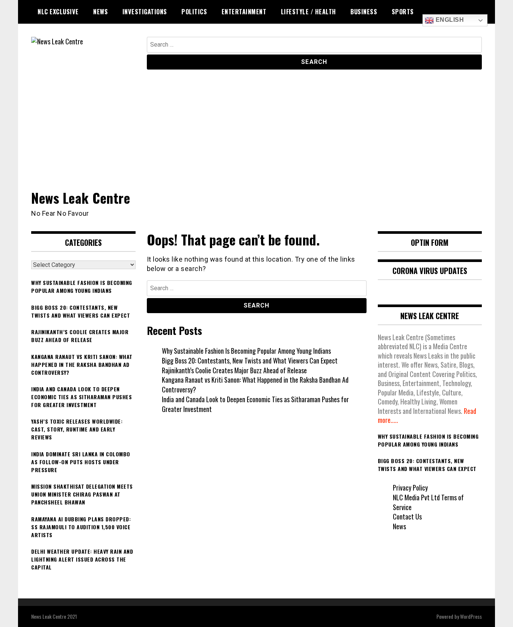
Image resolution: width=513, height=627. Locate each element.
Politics (194, 11)
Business (363, 11)
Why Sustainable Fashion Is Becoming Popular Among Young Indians (246, 351)
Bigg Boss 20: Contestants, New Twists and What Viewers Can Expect (250, 360)
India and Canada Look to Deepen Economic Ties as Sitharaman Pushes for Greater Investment (255, 404)
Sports (403, 11)
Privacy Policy (410, 487)
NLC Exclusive (58, 11)
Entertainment (244, 11)
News (100, 11)
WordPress (471, 616)
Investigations (144, 11)
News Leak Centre (80, 197)
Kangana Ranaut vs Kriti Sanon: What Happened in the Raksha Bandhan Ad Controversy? (255, 384)
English (449, 20)
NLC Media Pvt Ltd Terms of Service (428, 502)
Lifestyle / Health (308, 11)
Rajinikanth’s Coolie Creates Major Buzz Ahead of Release (234, 370)
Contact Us (407, 516)
